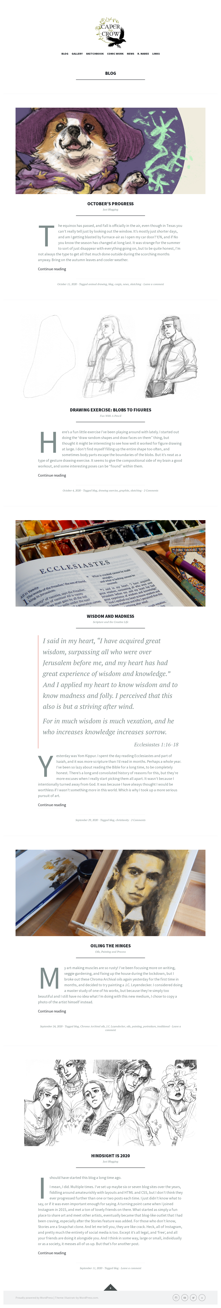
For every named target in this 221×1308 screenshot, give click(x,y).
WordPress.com (88, 1297)
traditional (163, 1026)
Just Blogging (110, 209)
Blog (64, 53)
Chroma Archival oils (92, 1026)
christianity (122, 820)
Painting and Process (113, 952)
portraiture (149, 1026)
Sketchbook (95, 53)
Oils (97, 952)
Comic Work (115, 53)
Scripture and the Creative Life (110, 622)
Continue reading (52, 268)
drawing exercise (108, 490)
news (126, 284)
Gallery (77, 53)
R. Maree (143, 53)
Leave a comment (153, 284)
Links (156, 53)
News (130, 53)
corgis (118, 284)
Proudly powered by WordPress (34, 1297)
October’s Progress (110, 204)
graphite (124, 490)
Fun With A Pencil (110, 416)
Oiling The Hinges (110, 946)
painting (137, 1026)
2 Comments (151, 490)
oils (129, 1026)
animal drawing (97, 284)
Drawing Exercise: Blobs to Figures (110, 410)
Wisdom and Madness (110, 616)
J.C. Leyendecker (115, 1026)
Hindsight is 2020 (110, 1156)
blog (110, 284)
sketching (135, 284)
